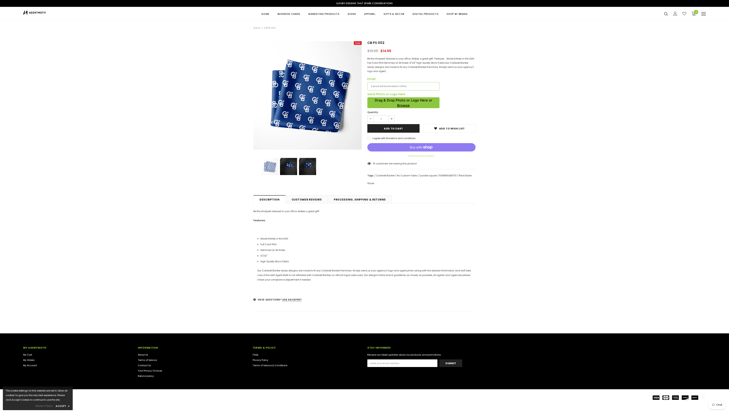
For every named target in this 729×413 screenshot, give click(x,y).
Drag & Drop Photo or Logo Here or (403, 102)
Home (256, 27)
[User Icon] (675, 13)
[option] (307, 95)
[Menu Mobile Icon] (703, 14)
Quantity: (373, 112)
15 (374, 163)
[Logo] (45, 12)
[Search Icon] (666, 14)
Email (371, 79)
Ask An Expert (292, 299)
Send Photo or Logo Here (386, 94)
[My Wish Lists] (684, 14)
